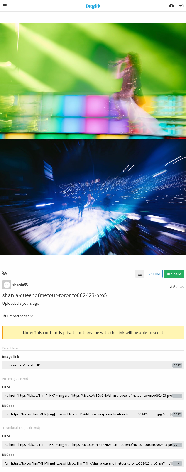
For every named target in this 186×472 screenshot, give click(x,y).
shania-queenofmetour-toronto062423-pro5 (54, 295)
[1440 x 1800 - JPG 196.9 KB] (139, 274)
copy (177, 365)
